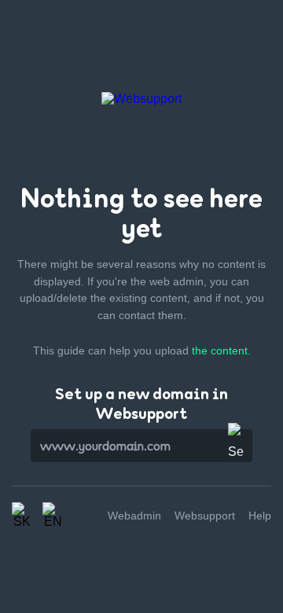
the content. (221, 350)
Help (259, 515)
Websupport (205, 515)
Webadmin (134, 515)
